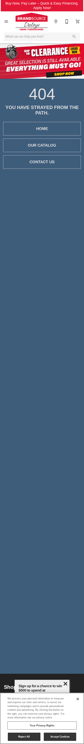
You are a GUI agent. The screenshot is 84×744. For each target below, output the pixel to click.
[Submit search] (74, 36)
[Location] (56, 21)
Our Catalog (42, 145)
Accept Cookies (60, 736)
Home (42, 128)
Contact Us (42, 162)
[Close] (77, 699)
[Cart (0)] (77, 21)
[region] (42, 718)
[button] (6, 21)
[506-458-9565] (66, 21)
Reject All (24, 736)
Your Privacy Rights (42, 725)
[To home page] (31, 21)
